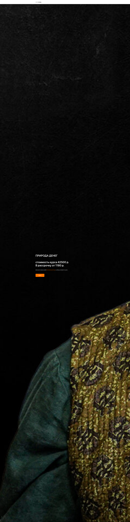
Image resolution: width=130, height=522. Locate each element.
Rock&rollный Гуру (51, 270)
